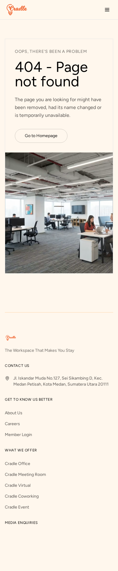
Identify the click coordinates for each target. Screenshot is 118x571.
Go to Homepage (41, 135)
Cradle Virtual (18, 485)
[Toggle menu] (107, 10)
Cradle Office (17, 463)
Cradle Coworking (22, 496)
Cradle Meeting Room (25, 474)
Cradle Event (17, 507)
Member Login (18, 434)
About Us (13, 412)
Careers (12, 423)
